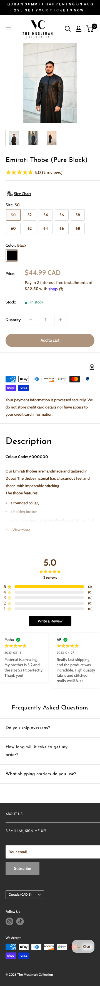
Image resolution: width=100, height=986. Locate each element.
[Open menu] (8, 29)
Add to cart (50, 340)
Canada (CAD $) (20, 894)
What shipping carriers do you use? (41, 774)
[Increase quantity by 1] (60, 320)
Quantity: (13, 319)
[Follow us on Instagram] (9, 921)
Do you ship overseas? (28, 728)
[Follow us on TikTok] (20, 921)
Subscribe (22, 868)
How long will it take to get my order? (37, 751)
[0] (89, 28)
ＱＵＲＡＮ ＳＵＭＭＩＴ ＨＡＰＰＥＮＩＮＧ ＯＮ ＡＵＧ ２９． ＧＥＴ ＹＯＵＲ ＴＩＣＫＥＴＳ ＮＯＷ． (50, 7)
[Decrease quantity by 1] (31, 320)
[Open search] (68, 29)
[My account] (78, 29)
